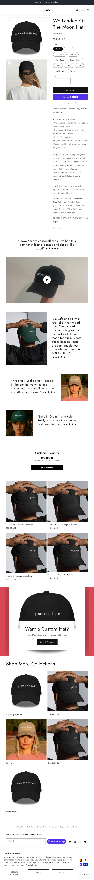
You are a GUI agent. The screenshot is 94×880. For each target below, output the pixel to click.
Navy (68, 49)
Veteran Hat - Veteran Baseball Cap (60, 575)
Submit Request (47, 642)
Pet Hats (10, 763)
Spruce (73, 54)
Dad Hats (52, 714)
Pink (79, 65)
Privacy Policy (32, 865)
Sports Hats (53, 763)
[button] (5, 10)
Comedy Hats (12, 714)
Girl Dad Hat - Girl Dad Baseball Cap (19, 525)
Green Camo (75, 60)
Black (58, 49)
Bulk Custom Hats (34, 827)
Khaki (58, 65)
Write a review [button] (47, 467)
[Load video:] (47, 280)
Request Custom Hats (68, 827)
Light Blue (60, 71)
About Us (20, 827)
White (72, 71)
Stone (69, 65)
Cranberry (60, 54)
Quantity (56, 76)
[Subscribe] (43, 841)
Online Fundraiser (50, 827)
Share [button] (58, 228)
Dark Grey (60, 60)
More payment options (70, 103)
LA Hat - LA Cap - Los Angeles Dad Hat (61, 525)
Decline (62, 872)
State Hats (11, 811)
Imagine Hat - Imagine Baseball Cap (19, 576)
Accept (38, 872)
